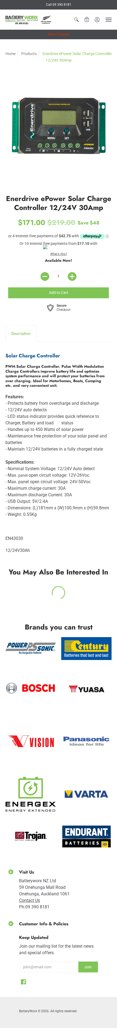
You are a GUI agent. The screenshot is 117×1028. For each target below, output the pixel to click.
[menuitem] (76, 19)
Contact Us (29, 900)
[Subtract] (45, 276)
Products (29, 53)
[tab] (20, 334)
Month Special (58, 34)
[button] (76, 19)
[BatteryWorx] (28, 20)
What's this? (58, 254)
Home (10, 53)
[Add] (72, 276)
